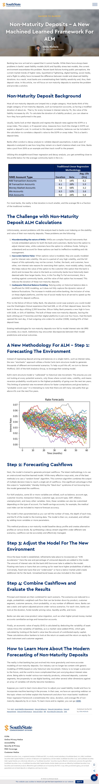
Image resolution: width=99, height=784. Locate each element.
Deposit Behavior (41, 709)
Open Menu (95, 4)
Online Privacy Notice (13, 739)
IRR (45, 711)
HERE (78, 701)
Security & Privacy (12, 746)
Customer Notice (11, 752)
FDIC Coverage (10, 749)
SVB (65, 711)
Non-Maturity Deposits (55, 711)
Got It (79, 782)
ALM (12, 709)
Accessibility (9, 742)
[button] (94, 764)
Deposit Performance (24, 711)
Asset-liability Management (24, 709)
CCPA (6, 736)
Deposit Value (38, 711)
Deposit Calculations (55, 709)
